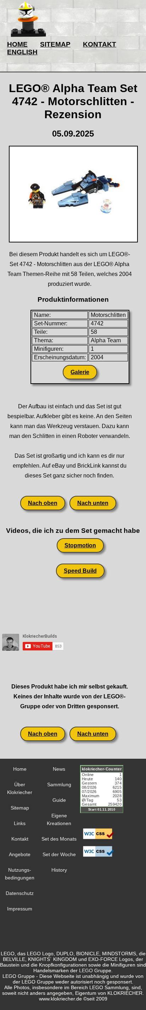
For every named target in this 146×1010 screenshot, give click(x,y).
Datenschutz (20, 893)
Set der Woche (59, 854)
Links (20, 823)
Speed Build (80, 571)
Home (20, 769)
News (59, 769)
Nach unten (92, 503)
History (59, 870)
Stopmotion (80, 545)
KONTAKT (99, 44)
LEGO (86, 970)
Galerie (80, 372)
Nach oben (42, 503)
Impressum (19, 909)
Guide (59, 800)
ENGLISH (22, 52)
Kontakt (19, 839)
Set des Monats (59, 839)
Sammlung (59, 784)
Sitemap (20, 808)
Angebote (19, 854)
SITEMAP (55, 44)
